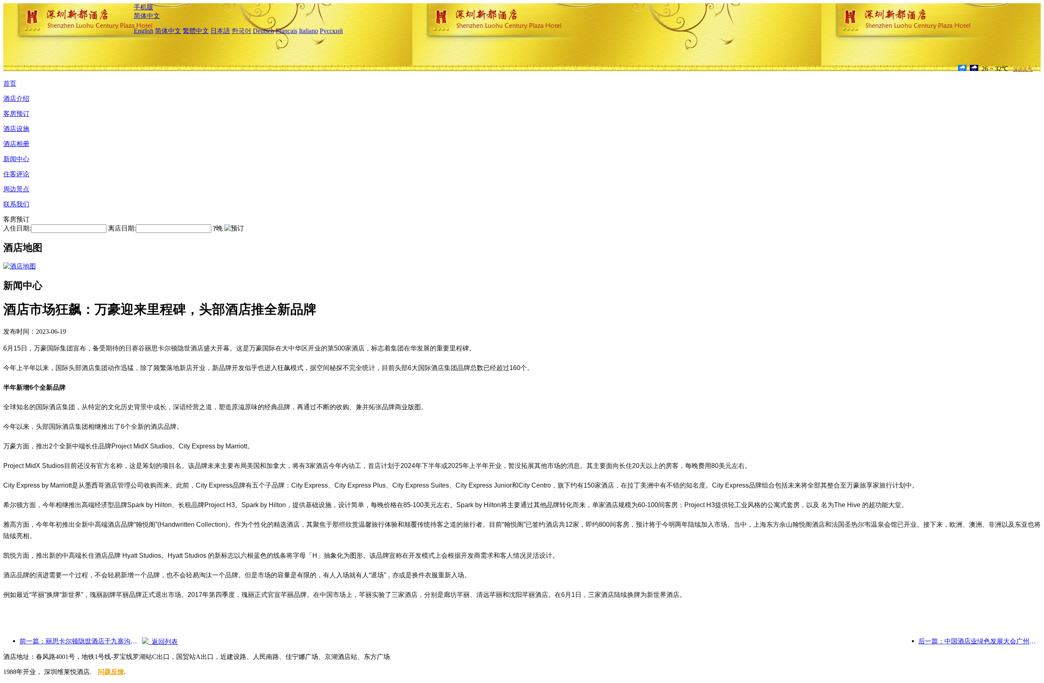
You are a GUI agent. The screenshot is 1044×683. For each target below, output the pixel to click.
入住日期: (17, 228)
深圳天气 (1023, 69)
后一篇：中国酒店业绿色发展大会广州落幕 (979, 641)
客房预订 (16, 113)
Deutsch (263, 30)
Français (286, 30)
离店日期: (122, 228)
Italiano (308, 30)
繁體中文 (196, 30)
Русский (331, 30)
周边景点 (16, 189)
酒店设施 (16, 128)
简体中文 (147, 15)
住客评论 (16, 174)
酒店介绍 (16, 98)
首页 (9, 83)
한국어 (241, 30)
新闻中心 (16, 158)
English (143, 30)
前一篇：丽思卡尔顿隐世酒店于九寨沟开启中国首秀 (81, 641)
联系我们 (16, 204)
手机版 (143, 7)
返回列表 (163, 641)
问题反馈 (111, 671)
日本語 (220, 30)
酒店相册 (16, 143)
